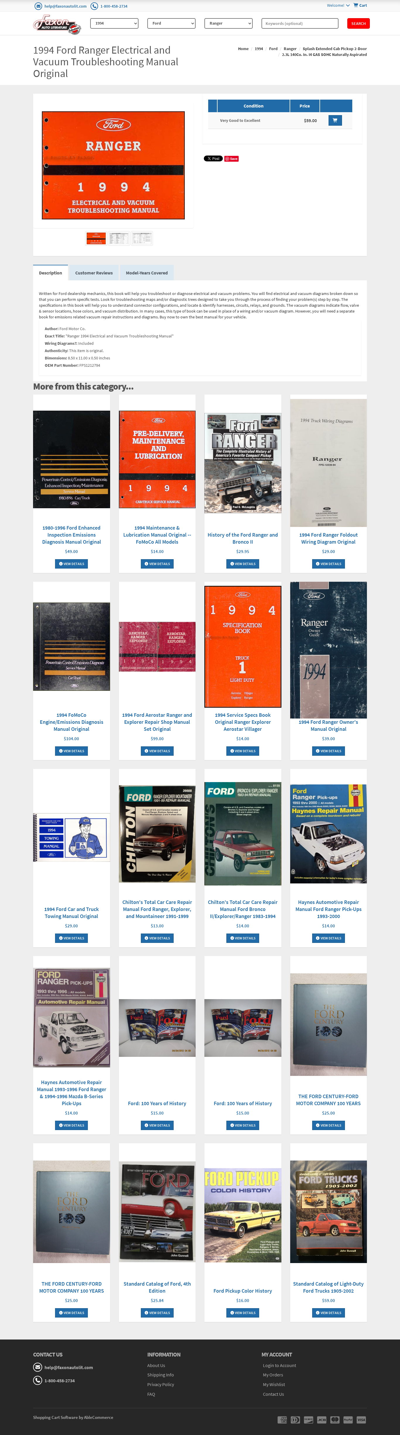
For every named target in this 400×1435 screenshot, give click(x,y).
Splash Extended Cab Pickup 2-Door (335, 48)
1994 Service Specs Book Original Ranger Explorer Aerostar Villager (243, 721)
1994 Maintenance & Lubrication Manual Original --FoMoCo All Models (157, 534)
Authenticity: (56, 350)
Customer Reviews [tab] (94, 273)
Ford (273, 48)
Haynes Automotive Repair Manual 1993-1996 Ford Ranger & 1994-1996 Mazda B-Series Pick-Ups (71, 1093)
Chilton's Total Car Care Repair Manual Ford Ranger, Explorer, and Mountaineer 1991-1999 (157, 909)
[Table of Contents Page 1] (119, 238)
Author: (52, 328)
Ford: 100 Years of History (157, 1103)
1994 (259, 48)
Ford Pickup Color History (242, 1290)
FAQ (151, 1394)
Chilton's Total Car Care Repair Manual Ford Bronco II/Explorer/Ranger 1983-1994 (243, 909)
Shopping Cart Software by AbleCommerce (73, 1417)
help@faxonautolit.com (66, 6)
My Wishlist (274, 1384)
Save (233, 158)
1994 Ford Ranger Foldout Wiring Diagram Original (328, 538)
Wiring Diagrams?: (61, 343)
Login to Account (279, 1365)
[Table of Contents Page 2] (142, 238)
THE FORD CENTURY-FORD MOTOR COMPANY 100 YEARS (328, 1100)
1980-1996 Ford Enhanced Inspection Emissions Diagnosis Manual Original (71, 534)
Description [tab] (50, 273)
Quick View (71, 460)
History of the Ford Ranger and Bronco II (243, 538)
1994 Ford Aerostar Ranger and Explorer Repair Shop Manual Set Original (157, 721)
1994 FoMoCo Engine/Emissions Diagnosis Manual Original (71, 721)
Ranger (290, 48)
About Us (156, 1365)
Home (243, 48)
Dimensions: (56, 358)
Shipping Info (160, 1375)
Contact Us (273, 1394)
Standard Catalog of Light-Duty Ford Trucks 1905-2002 (328, 1287)
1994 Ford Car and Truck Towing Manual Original (71, 912)
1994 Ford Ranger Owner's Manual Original (328, 725)
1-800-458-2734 (113, 6)
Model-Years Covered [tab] (147, 273)
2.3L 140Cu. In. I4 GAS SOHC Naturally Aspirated (324, 54)
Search (358, 23)
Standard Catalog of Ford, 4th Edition (157, 1287)
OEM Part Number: (61, 365)
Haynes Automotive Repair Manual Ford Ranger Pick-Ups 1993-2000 (328, 909)
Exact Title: (55, 336)
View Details (73, 564)
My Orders (273, 1375)
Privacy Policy (160, 1384)
